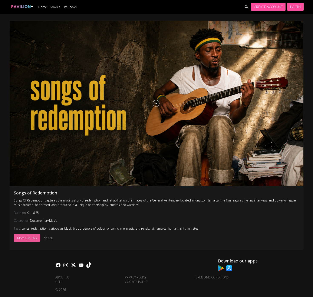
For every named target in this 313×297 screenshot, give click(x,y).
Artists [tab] (48, 238)
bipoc (77, 228)
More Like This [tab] (27, 238)
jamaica (161, 228)
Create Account (268, 6)
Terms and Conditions (211, 277)
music (130, 228)
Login (295, 6)
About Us (62, 277)
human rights (177, 228)
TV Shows (70, 7)
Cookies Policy (136, 282)
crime (121, 228)
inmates (192, 228)
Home (42, 7)
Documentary (39, 221)
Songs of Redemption (35, 193)
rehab (145, 228)
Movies (55, 7)
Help (58, 282)
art (138, 228)
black (68, 228)
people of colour (93, 228)
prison (111, 228)
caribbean (56, 228)
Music (53, 221)
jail (152, 228)
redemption (39, 228)
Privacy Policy (135, 277)
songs (26, 228)
